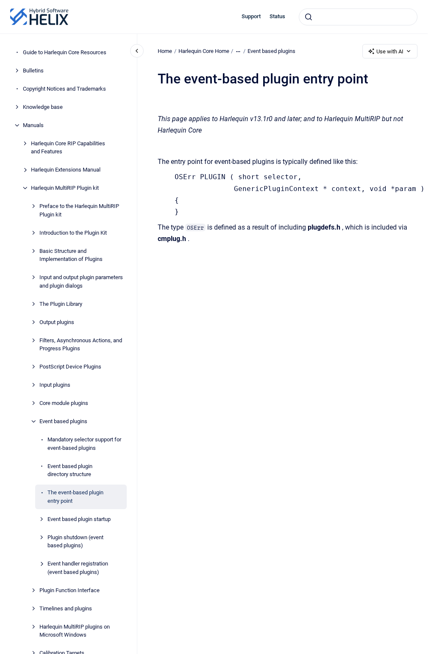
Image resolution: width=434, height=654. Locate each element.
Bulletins (33, 70)
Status (277, 16)
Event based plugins (63, 421)
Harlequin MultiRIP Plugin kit (65, 188)
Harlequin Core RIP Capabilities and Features (68, 147)
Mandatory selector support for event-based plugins (84, 443)
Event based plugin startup (79, 519)
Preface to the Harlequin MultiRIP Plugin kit (79, 210)
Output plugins (56, 322)
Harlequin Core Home (203, 51)
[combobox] (358, 17)
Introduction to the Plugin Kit (73, 233)
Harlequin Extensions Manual (65, 169)
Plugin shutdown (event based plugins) (75, 541)
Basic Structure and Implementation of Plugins (71, 255)
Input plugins (54, 385)
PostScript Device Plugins (70, 366)
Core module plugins (63, 403)
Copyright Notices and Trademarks (64, 89)
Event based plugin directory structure (69, 470)
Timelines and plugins (65, 608)
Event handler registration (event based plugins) (77, 567)
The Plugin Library (60, 304)
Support (251, 16)
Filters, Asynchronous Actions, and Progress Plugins (80, 344)
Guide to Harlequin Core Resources (64, 52)
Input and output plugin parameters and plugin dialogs (81, 281)
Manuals (33, 125)
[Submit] (308, 17)
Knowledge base (43, 107)
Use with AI (389, 51)
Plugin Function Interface (69, 590)
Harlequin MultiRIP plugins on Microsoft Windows (74, 631)
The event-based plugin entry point (75, 496)
